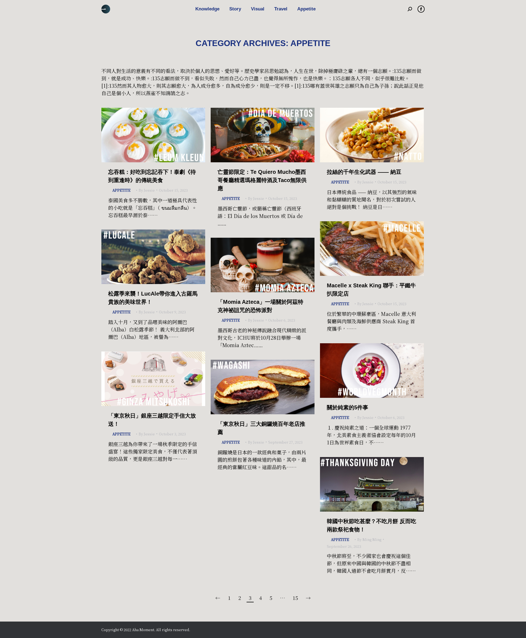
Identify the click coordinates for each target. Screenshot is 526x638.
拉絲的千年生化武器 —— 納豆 (364, 172)
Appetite (121, 190)
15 (295, 597)
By (147, 190)
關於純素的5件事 (347, 407)
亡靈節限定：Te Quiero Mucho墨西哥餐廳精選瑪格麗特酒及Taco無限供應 (262, 180)
